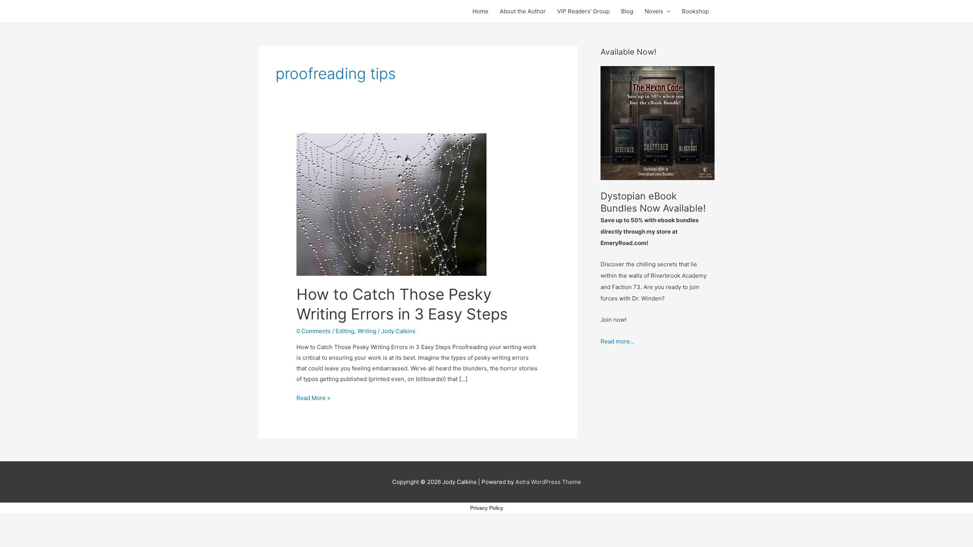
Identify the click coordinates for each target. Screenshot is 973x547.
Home (480, 11)
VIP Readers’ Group (583, 11)
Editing (345, 331)
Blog (627, 11)
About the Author (523, 11)
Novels (654, 11)
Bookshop (695, 11)
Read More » (313, 397)
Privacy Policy (486, 508)
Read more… (617, 341)
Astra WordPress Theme (548, 481)
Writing (366, 331)
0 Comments (313, 331)
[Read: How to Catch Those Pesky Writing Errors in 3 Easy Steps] (391, 204)
